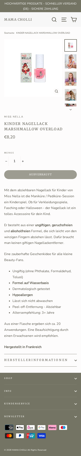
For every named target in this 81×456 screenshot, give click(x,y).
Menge (9, 153)
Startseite (9, 32)
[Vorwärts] (70, 108)
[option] (33, 68)
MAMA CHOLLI (18, 20)
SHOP (8, 378)
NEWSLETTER (14, 416)
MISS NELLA (13, 116)
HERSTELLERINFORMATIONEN (36, 360)
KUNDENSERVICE (17, 404)
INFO (8, 391)
